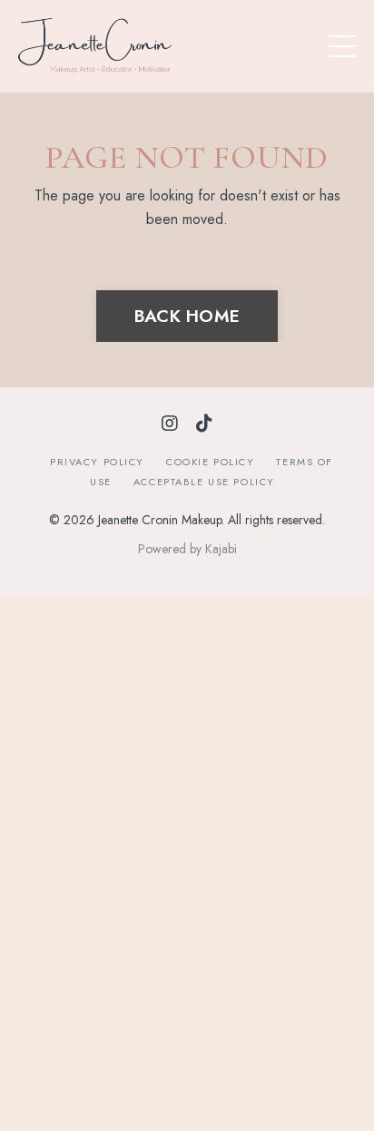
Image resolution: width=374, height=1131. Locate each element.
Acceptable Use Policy (204, 481)
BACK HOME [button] (187, 315)
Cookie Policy (210, 461)
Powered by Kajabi (187, 549)
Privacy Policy (97, 461)
